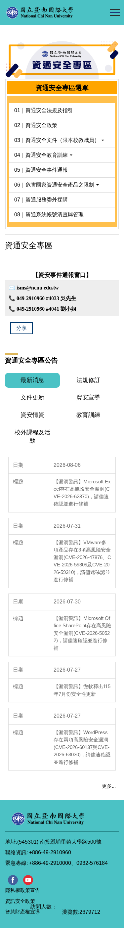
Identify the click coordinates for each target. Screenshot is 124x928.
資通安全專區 (29, 245)
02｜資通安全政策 (35, 125)
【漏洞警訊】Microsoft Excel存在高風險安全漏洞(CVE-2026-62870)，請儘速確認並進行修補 (82, 493)
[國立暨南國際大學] (53, 12)
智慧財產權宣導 (22, 911)
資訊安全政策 (20, 901)
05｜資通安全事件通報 (41, 170)
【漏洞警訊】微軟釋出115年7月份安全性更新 (82, 690)
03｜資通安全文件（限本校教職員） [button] (57, 140)
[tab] (32, 380)
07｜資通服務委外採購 (41, 199)
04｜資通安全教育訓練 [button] (41, 155)
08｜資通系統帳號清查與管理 (49, 214)
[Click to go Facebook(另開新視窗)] (13, 880)
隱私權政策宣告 (22, 890)
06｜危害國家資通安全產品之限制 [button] (55, 185)
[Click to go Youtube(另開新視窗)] (28, 880)
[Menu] (114, 12)
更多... (109, 786)
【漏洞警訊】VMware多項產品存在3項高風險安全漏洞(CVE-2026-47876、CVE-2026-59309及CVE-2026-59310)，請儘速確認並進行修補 (82, 561)
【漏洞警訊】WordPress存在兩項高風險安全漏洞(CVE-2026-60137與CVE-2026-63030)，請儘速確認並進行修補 (82, 747)
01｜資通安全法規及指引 (43, 110)
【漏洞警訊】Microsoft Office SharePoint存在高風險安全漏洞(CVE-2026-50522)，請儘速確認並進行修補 (82, 633)
